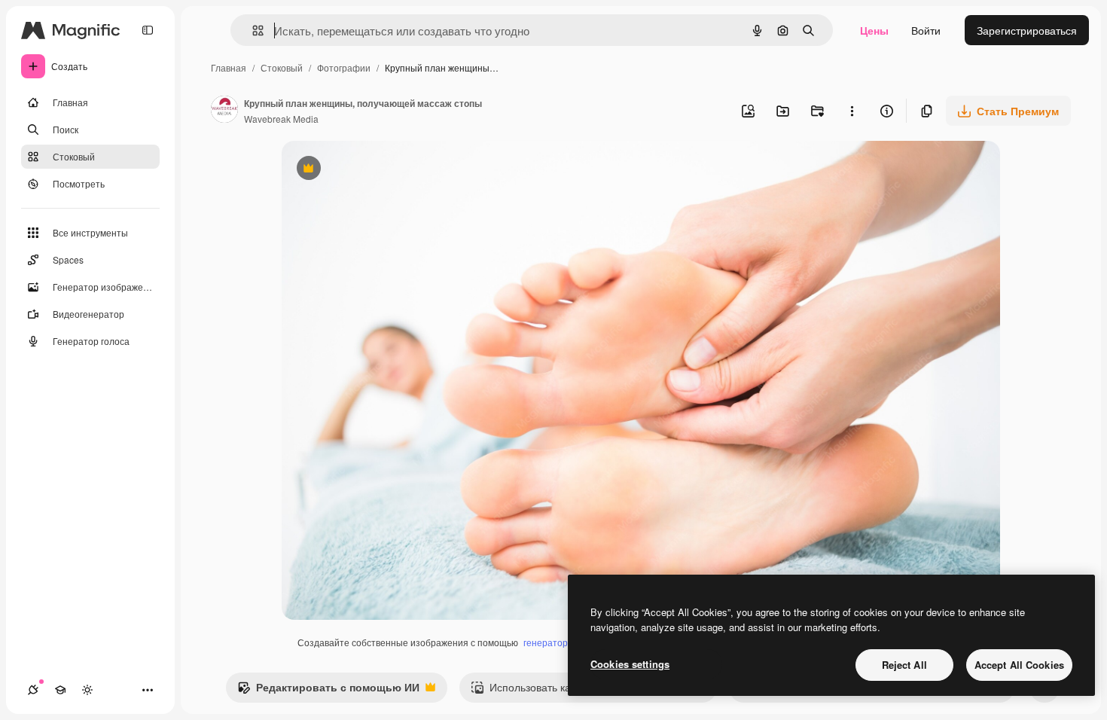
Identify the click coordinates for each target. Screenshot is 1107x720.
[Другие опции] (852, 111)
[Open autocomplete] (252, 30)
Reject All (904, 664)
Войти (926, 30)
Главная (228, 67)
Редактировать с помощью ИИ (328, 690)
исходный (382, 170)
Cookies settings (629, 664)
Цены (874, 30)
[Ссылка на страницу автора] (224, 111)
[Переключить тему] (87, 690)
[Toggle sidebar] (148, 30)
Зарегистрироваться (1027, 30)
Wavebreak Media (281, 118)
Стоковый (282, 67)
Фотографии (344, 67)
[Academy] (60, 690)
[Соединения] (33, 690)
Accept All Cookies (1019, 664)
